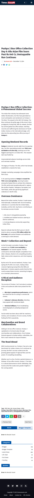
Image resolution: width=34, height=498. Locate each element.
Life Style (17, 455)
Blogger (17, 447)
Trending (17, 460)
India (22, 408)
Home (5, 495)
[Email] (19, 416)
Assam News (16, 408)
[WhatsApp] (9, 65)
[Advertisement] (17, 25)
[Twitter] (7, 65)
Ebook (9, 428)
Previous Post (7, 422)
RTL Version (26, 495)
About (11, 495)
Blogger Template (25, 428)
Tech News (17, 457)
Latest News (17, 452)
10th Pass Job (8, 408)
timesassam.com (22, 492)
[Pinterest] (15, 416)
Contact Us (18, 495)
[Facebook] (4, 65)
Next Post (28, 422)
